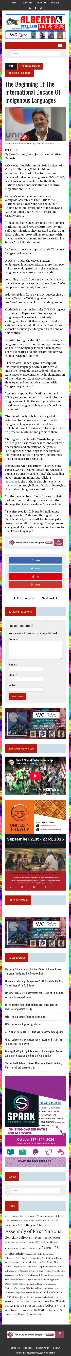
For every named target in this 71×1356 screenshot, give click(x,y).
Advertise (41, 2)
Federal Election (32, 1262)
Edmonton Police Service (17, 1258)
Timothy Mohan (43, 1301)
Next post (48, 598)
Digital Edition (15, 1253)
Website (13, 685)
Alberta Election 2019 (27, 1216)
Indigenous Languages (37, 1266)
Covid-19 (51, 1248)
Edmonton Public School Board (46, 1258)
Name (12, 664)
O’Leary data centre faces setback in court (27, 1017)
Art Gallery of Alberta (32, 1225)
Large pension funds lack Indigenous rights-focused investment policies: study (31, 1007)
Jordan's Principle (43, 1270)
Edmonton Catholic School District (40, 1254)
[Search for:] (35, 1190)
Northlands (28, 1297)
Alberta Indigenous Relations (51, 1216)
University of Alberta (29, 1314)
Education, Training (30, 66)
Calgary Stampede (13, 1242)
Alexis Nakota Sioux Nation (16, 1220)
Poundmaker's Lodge (27, 1301)
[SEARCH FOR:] (35, 53)
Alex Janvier (35, 1220)
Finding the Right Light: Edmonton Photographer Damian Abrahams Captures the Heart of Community (34, 1053)
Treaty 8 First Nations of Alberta (35, 1305)
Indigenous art (19, 1266)
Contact (55, 2)
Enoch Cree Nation (13, 1262)
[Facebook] (35, 8)
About (15, 2)
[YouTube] (41, 8)
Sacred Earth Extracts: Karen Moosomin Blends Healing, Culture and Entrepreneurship (33, 1065)
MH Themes (50, 1352)
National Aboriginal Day (26, 1279)
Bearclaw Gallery (16, 1237)
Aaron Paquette (11, 1216)
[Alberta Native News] (35, 22)
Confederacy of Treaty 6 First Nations (40, 1242)
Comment (14, 639)
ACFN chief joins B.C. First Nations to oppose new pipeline (34, 1032)
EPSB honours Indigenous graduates (23, 1024)
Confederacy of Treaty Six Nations (23, 1248)
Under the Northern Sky (39, 1310)
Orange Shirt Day (12, 1301)
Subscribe (27, 2)
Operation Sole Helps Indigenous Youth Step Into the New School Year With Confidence (34, 983)
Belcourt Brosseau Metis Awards (44, 1237)
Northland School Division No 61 (47, 1297)
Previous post (26, 598)
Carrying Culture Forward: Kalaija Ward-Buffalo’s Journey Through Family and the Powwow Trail (33, 971)
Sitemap (56, 1347)
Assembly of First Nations (33, 1231)
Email (12, 675)
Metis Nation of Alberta (35, 1275)
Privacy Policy (42, 1347)
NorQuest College (43, 1292)
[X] (29, 8)
